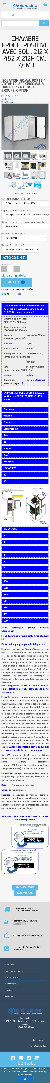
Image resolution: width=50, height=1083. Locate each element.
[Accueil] (25, 6)
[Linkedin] (5, 294)
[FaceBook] (19, 294)
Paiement (9, 996)
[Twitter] (2, 294)
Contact (26, 1063)
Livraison (9, 990)
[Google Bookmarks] (8, 294)
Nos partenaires (12, 977)
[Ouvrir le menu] (4, 5)
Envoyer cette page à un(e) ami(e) (17, 289)
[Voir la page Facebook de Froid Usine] (13, 1058)
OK (25, 1079)
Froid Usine (10, 964)
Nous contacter (39, 1040)
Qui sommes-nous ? (14, 971)
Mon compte (10, 983)
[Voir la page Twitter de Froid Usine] (29, 1058)
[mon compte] (13, 14)
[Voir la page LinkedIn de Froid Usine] (37, 1058)
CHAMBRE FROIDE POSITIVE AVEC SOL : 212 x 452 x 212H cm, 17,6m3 (25, 52)
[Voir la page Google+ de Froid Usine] (21, 1058)
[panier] (45, 4)
